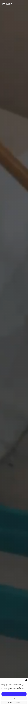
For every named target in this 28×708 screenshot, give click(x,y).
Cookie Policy (13, 705)
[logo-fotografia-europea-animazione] (7, 3)
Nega (14, 698)
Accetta (14, 694)
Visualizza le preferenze (14, 702)
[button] (26, 680)
